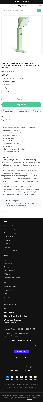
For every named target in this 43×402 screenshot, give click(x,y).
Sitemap (7, 247)
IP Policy (30, 398)
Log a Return (8, 270)
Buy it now (21, 105)
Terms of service (22, 387)
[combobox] (19, 11)
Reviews (7, 297)
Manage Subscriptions (12, 277)
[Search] (39, 10)
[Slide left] (17, 58)
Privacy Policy (9, 236)
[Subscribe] (35, 345)
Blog (5, 293)
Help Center (8, 263)
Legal (6, 308)
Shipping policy (34, 387)
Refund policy (34, 384)
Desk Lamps (11, 120)
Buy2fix (12, 384)
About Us (7, 240)
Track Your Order (10, 286)
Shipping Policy (9, 229)
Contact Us (8, 290)
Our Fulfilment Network (12, 251)
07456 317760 (10, 322)
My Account (8, 260)
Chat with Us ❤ (10, 316)
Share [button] (6, 211)
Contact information (22, 390)
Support (7, 301)
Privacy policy (10, 387)
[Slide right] (26, 58)
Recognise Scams (10, 304)
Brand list (7, 244)
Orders (6, 267)
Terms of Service (10, 233)
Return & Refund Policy (12, 226)
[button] (3, 6)
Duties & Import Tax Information (12, 78)
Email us (23, 316)
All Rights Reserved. (21, 384)
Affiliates (7, 274)
